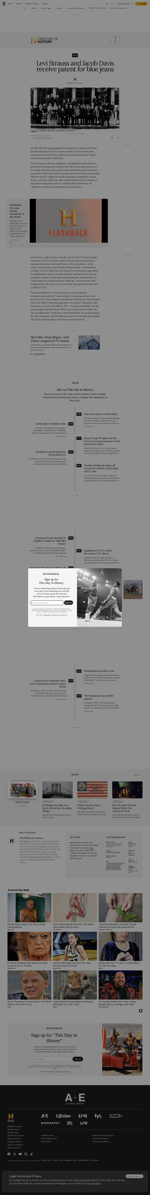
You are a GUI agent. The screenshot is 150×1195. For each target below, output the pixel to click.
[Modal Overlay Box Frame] (75, 597)
